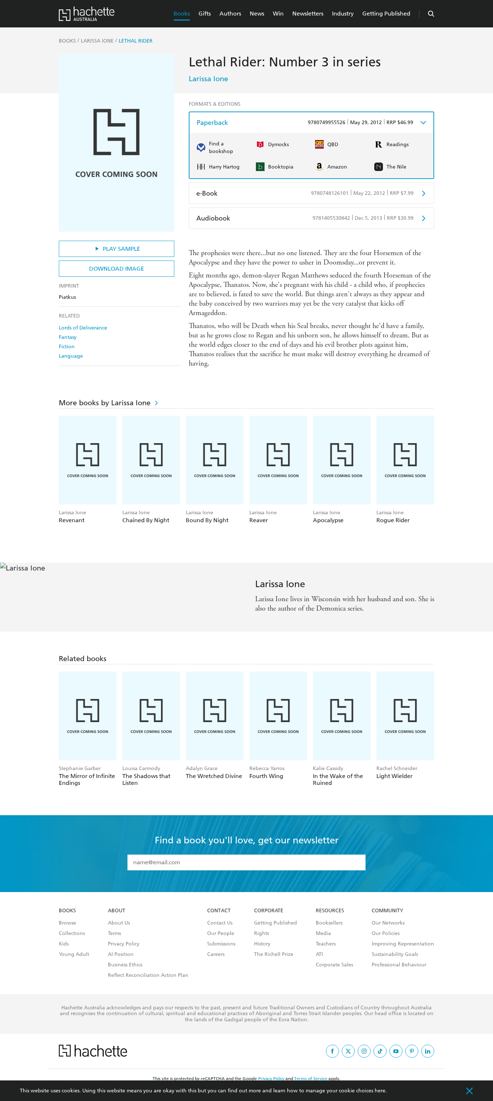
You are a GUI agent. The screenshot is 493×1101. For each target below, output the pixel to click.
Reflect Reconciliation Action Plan (148, 975)
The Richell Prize (273, 954)
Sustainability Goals (395, 954)
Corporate (268, 910)
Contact (219, 910)
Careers (215, 954)
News (257, 13)
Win (278, 13)
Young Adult (74, 954)
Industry (343, 13)
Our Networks (388, 923)
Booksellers (329, 923)
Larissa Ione (208, 78)
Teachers (326, 944)
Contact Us (219, 923)
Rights (261, 933)
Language (71, 356)
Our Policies (386, 933)
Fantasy (68, 337)
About (116, 910)
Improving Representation (403, 944)
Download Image (116, 268)
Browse (67, 923)
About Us (119, 923)
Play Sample (121, 248)
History (262, 944)
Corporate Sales (334, 964)
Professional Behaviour (399, 964)
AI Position (121, 954)
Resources (330, 910)
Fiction (67, 347)
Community (387, 910)
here (380, 1091)
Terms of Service (310, 1078)
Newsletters (307, 13)
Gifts (204, 13)
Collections (72, 933)
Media (323, 933)
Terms (114, 933)
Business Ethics (125, 964)
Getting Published (386, 13)
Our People (220, 933)
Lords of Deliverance (83, 328)
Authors (230, 13)
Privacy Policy (123, 944)
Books (182, 13)
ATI (319, 954)
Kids (64, 944)
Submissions (221, 944)
